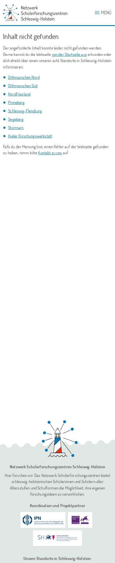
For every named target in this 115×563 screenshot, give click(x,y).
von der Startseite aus (69, 54)
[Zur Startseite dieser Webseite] (60, 438)
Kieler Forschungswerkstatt (30, 136)
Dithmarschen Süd (22, 85)
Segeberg (15, 119)
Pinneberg (16, 102)
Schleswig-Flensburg (25, 110)
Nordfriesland (19, 94)
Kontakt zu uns (50, 152)
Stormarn (15, 127)
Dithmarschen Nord (24, 77)
